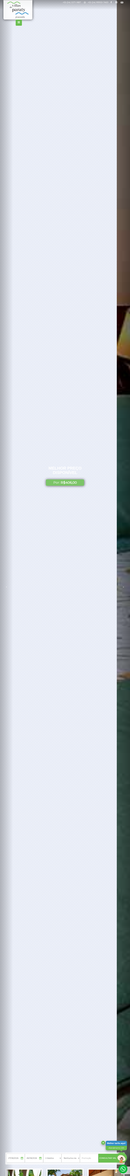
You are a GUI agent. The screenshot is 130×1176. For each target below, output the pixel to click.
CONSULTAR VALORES (110, 1158)
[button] (6, 588)
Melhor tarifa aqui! (116, 1143)
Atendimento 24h (116, 1148)
